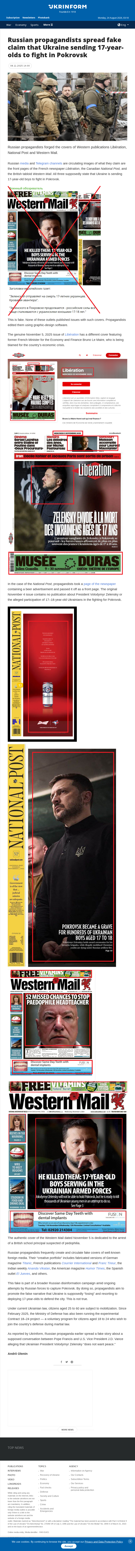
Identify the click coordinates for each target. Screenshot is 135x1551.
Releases (13, 1488)
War (8, 25)
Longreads (14, 1484)
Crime (43, 1504)
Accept (69, 1546)
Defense (44, 1492)
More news (67, 1430)
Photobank (43, 17)
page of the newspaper (100, 584)
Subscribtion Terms (80, 1479)
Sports (34, 25)
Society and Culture (49, 1496)
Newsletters (28, 17)
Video (11, 1479)
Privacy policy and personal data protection (82, 1488)
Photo (11, 1475)
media (24, 163)
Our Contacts (77, 1475)
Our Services (77, 1483)
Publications (15, 1466)
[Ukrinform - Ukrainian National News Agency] (67, 6)
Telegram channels (49, 163)
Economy (20, 25)
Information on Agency (81, 1471)
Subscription (13, 17)
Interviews (14, 1471)
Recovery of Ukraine (50, 1475)
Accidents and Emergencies (47, 1509)
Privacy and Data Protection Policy (104, 1541)
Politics (43, 1479)
